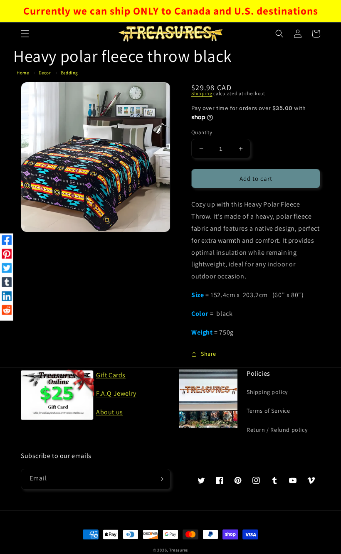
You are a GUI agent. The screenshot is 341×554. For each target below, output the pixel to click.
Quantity (201, 132)
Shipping (202, 93)
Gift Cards (111, 375)
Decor (45, 73)
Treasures (178, 550)
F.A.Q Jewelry (116, 393)
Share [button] (208, 353)
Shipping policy (267, 392)
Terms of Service (268, 410)
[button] (25, 34)
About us (109, 412)
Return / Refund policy (277, 429)
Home (23, 73)
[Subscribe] (160, 479)
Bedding (69, 73)
